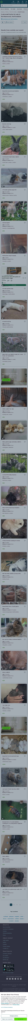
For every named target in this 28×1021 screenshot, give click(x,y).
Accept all (20, 1019)
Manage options (14, 1015)
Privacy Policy (16, 1004)
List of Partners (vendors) (7, 1007)
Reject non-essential (7, 1019)
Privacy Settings (5, 1003)
